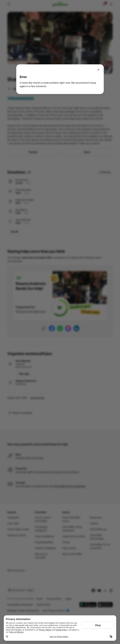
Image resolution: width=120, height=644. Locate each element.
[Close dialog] (98, 70)
